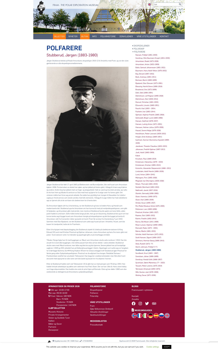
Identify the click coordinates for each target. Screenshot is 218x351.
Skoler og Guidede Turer (59, 318)
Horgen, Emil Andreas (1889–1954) (148, 137)
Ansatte (135, 299)
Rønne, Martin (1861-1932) (145, 231)
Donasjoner (126, 36)
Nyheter (73, 36)
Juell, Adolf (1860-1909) (144, 152)
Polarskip (94, 296)
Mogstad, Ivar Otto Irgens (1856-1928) (149, 181)
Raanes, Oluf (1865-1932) (145, 215)
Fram (92, 306)
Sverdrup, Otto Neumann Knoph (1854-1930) (152, 58)
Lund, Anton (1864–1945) (145, 174)
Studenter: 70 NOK (64, 302)
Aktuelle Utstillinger (99, 312)
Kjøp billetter (56, 308)
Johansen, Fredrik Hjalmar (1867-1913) (150, 149)
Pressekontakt (96, 325)
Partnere (52, 327)
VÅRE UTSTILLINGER (146, 36)
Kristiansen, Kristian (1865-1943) (148, 165)
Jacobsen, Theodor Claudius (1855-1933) (151, 146)
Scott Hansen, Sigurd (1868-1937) (148, 237)
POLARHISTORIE (108, 36)
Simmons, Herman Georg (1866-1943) (149, 241)
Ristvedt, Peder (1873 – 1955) (146, 228)
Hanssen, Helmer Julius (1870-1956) (149, 127)
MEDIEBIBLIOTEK (98, 321)
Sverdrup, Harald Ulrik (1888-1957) (148, 259)
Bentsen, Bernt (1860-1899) (146, 80)
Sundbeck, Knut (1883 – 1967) (146, 253)
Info (94, 36)
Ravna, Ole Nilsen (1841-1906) (147, 222)
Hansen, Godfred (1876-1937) (146, 121)
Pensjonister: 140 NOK (66, 305)
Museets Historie (55, 312)
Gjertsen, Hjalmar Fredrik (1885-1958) (149, 115)
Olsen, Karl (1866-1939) (144, 200)
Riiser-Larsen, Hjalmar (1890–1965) (148, 225)
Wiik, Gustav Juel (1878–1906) (146, 272)
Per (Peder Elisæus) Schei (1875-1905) (150, 206)
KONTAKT (164, 36)
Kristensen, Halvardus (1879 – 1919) (149, 162)
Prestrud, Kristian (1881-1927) (146, 212)
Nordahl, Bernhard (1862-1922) (147, 187)
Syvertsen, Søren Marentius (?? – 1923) (150, 263)
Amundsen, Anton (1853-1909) (147, 64)
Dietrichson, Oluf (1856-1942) (146, 99)
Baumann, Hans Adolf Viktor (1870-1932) (151, 71)
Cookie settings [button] (152, 347)
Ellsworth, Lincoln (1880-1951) (147, 105)
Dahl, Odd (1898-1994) (144, 93)
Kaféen (51, 321)
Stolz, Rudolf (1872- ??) (144, 244)
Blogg (135, 286)
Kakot (137, 156)
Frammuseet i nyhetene (142, 290)
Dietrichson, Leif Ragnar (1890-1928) (149, 96)
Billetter (59, 36)
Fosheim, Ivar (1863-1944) (145, 112)
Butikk (84, 36)
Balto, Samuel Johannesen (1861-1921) (150, 67)
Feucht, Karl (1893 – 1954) (145, 108)
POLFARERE (139, 52)
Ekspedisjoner (96, 290)
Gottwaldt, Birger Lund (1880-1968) (149, 118)
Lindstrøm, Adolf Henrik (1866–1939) (149, 171)
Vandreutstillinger (98, 315)
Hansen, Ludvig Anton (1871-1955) (148, 124)
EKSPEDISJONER (141, 46)
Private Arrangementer (58, 315)
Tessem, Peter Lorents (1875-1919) (148, 266)
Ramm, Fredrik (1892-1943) (145, 219)
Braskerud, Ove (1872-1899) (146, 90)
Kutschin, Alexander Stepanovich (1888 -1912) (153, 168)
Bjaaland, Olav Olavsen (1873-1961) (148, 83)
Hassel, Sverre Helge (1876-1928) (148, 130)
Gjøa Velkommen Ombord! (101, 309)
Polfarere (94, 293)
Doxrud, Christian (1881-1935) (146, 102)
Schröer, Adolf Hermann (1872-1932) (149, 234)
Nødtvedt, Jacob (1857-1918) (146, 190)
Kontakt (135, 296)
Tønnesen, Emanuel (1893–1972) (147, 269)
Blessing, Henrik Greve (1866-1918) (148, 86)
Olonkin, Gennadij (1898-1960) (147, 193)
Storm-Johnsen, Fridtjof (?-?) (146, 247)
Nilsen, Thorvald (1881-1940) (146, 184)
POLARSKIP (138, 49)
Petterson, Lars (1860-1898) (146, 209)
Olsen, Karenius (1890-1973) (146, 197)
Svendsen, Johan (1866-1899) (146, 256)
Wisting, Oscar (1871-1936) (145, 275)
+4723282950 (87, 341)
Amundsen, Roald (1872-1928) (147, 61)
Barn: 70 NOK (62, 299)
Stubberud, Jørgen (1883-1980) (148, 250)
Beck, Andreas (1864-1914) (145, 77)
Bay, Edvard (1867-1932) (144, 74)
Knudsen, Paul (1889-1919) (145, 159)
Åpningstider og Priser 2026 (64, 286)
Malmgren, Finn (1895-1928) (146, 178)
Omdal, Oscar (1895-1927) (145, 203)
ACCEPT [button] (167, 347)
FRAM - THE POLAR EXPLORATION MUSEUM (75, 5)
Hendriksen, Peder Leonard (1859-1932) (150, 134)
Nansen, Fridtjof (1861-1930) (146, 55)
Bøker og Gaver (55, 324)
